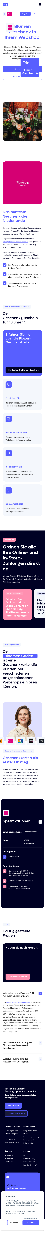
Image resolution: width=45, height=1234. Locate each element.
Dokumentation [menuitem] (28, 1143)
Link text (6, 590)
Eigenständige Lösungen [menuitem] (31, 1137)
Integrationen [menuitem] (29, 1126)
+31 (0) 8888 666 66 (16, 1188)
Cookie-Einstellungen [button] (31, 1218)
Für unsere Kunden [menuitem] (29, 1162)
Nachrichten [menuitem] (9, 1159)
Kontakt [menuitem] (26, 1151)
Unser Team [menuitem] (9, 1155)
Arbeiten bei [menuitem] (9, 1162)
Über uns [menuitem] (8, 1151)
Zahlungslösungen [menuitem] (12, 1126)
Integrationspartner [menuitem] (30, 1131)
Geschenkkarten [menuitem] (10, 1139)
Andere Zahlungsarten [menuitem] (12, 1142)
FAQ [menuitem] (24, 1155)
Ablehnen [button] (14, 1223)
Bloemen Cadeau (20, 656)
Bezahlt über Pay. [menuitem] (29, 1159)
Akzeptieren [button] (31, 1223)
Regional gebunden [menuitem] (11, 1131)
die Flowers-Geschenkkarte (18, 1002)
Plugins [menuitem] (25, 1134)
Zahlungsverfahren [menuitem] (29, 1140)
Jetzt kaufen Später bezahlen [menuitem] (11, 1135)
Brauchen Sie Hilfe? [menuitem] (30, 1165)
